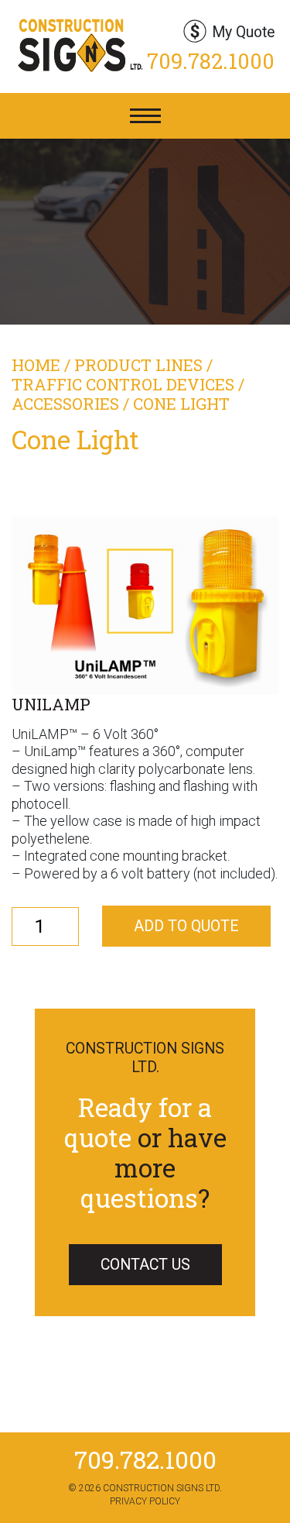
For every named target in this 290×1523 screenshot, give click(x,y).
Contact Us (145, 1265)
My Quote (243, 32)
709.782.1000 (211, 60)
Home (36, 365)
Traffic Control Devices (123, 384)
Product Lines (138, 365)
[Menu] (145, 115)
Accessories (65, 403)
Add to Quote (186, 926)
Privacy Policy (145, 1501)
